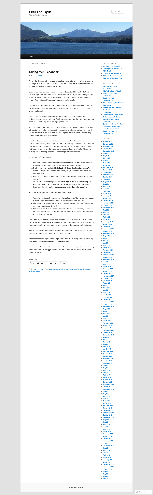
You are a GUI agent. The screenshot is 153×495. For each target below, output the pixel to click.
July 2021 (106, 184)
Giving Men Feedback (44, 72)
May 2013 (106, 398)
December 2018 (108, 252)
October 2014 (107, 361)
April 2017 (106, 292)
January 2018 (107, 271)
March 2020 (107, 219)
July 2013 (106, 394)
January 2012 (107, 436)
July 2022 (106, 156)
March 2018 (107, 266)
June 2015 (106, 342)
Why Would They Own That (112, 78)
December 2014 (108, 356)
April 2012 (106, 429)
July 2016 (106, 311)
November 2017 (108, 276)
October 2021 (107, 177)
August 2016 (107, 309)
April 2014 (106, 375)
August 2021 (107, 182)
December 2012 (108, 410)
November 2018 (108, 255)
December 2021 (108, 172)
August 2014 (107, 365)
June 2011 (106, 450)
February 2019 (108, 250)
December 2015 (108, 328)
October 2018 (107, 257)
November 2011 (108, 441)
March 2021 (107, 193)
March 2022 (107, 165)
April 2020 (106, 217)
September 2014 (108, 363)
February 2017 (108, 297)
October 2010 (107, 469)
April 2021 (106, 191)
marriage (88, 269)
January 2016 (107, 325)
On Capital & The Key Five (112, 73)
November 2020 (108, 203)
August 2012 (107, 420)
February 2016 (108, 323)
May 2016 (106, 316)
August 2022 (107, 153)
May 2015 (106, 344)
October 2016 (107, 304)
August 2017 (107, 283)
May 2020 (106, 215)
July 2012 (106, 422)
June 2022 (106, 158)
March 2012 (107, 431)
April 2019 (106, 245)
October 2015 (107, 332)
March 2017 (107, 295)
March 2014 (107, 377)
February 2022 (108, 167)
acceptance (54, 269)
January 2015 (107, 354)
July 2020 (106, 210)
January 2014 (107, 380)
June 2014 (106, 370)
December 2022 (108, 144)
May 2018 (106, 262)
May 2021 (106, 189)
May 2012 (106, 427)
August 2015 (107, 337)
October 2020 (107, 205)
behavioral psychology (65, 269)
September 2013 (108, 389)
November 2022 (108, 146)
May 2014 (106, 373)
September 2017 (108, 281)
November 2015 (108, 330)
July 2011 (106, 448)
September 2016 (108, 306)
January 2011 (107, 462)
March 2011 (107, 457)
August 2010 (107, 471)
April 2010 (106, 478)
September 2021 (108, 179)
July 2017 (106, 285)
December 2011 (108, 438)
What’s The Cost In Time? (112, 91)
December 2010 (108, 464)
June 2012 (106, 424)
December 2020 (108, 200)
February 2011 (108, 460)
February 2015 (108, 351)
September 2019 (108, 233)
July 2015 (106, 339)
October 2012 (107, 415)
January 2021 (107, 198)
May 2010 (106, 476)
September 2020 (108, 208)
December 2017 (108, 273)
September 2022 (108, 151)
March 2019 (107, 248)
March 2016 (107, 321)
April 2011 (106, 455)
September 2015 (108, 335)
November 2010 (108, 467)
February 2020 (108, 222)
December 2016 (108, 299)
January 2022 (107, 170)
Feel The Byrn (40, 11)
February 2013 (108, 405)
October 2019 (107, 231)
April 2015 (106, 347)
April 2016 (106, 318)
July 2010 (106, 474)
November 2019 (108, 229)
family (76, 269)
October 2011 (107, 443)
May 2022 (106, 160)
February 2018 (108, 269)
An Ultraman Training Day (112, 107)
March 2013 (107, 403)
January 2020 (107, 224)
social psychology (35, 271)
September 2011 (108, 446)
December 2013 (108, 382)
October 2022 (107, 149)
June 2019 (106, 241)
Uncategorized (39, 269)
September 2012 (108, 417)
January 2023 (107, 141)
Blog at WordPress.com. (76, 487)
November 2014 (108, 358)
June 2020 (106, 212)
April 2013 (106, 401)
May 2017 (106, 290)
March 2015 (107, 349)
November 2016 (108, 302)
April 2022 (106, 163)
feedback (81, 269)
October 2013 (107, 387)
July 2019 (106, 238)
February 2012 (108, 434)
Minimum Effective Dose (111, 66)
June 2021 (106, 186)
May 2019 (106, 243)
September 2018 (108, 259)
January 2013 (107, 408)
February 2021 (108, 196)
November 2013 (108, 384)
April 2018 (106, 264)
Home (31, 56)
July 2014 (106, 368)
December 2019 (108, 226)
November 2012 (108, 413)
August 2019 (107, 236)
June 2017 (106, 288)
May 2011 (106, 453)
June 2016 (106, 314)
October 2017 (107, 278)
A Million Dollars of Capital (112, 76)
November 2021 (108, 174)
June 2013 (106, 396)
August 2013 (107, 391)
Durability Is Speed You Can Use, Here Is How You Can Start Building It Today (112, 126)
